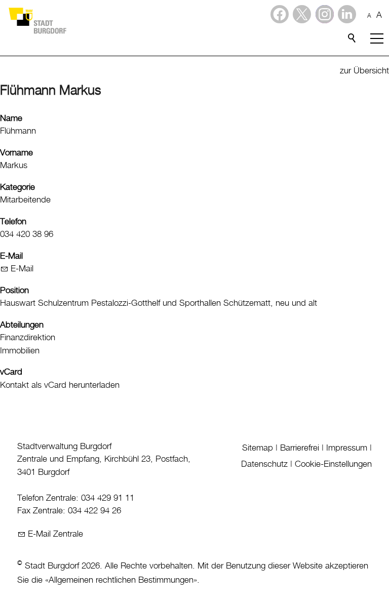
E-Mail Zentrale (55, 534)
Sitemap (257, 448)
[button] (347, 14)
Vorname (16, 152)
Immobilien (20, 350)
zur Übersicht (364, 70)
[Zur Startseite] (37, 20)
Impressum (346, 448)
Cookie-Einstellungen (333, 464)
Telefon (13, 221)
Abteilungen (22, 325)
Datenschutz (264, 464)
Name (11, 118)
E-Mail (11, 256)
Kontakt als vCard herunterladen (60, 385)
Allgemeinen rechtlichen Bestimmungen (121, 580)
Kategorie (17, 187)
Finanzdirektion (27, 337)
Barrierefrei (299, 448)
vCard (11, 372)
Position (14, 290)
